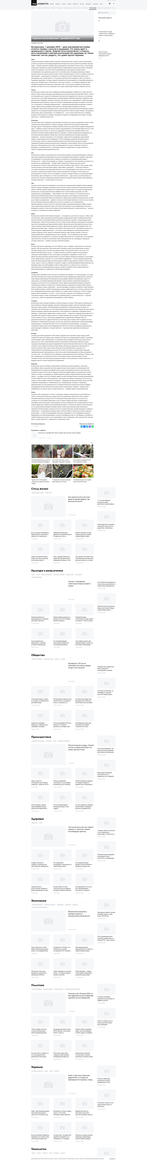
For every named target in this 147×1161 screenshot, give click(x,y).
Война (52, 4)
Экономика (46, 8)
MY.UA (34, 3)
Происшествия (67, 8)
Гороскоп (95, 4)
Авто (78, 8)
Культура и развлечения (104, 8)
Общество (59, 8)
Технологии (84, 8)
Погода (82, 4)
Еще (101, 4)
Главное (33, 8)
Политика (39, 8)
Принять (112, 1158)
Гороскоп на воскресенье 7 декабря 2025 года (56, 38)
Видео (69, 4)
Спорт (74, 8)
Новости (43, 3)
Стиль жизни (92, 8)
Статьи (64, 4)
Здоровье (37, 819)
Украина (53, 8)
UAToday (36, 426)
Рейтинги (75, 4)
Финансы (88, 4)
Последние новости (105, 17)
